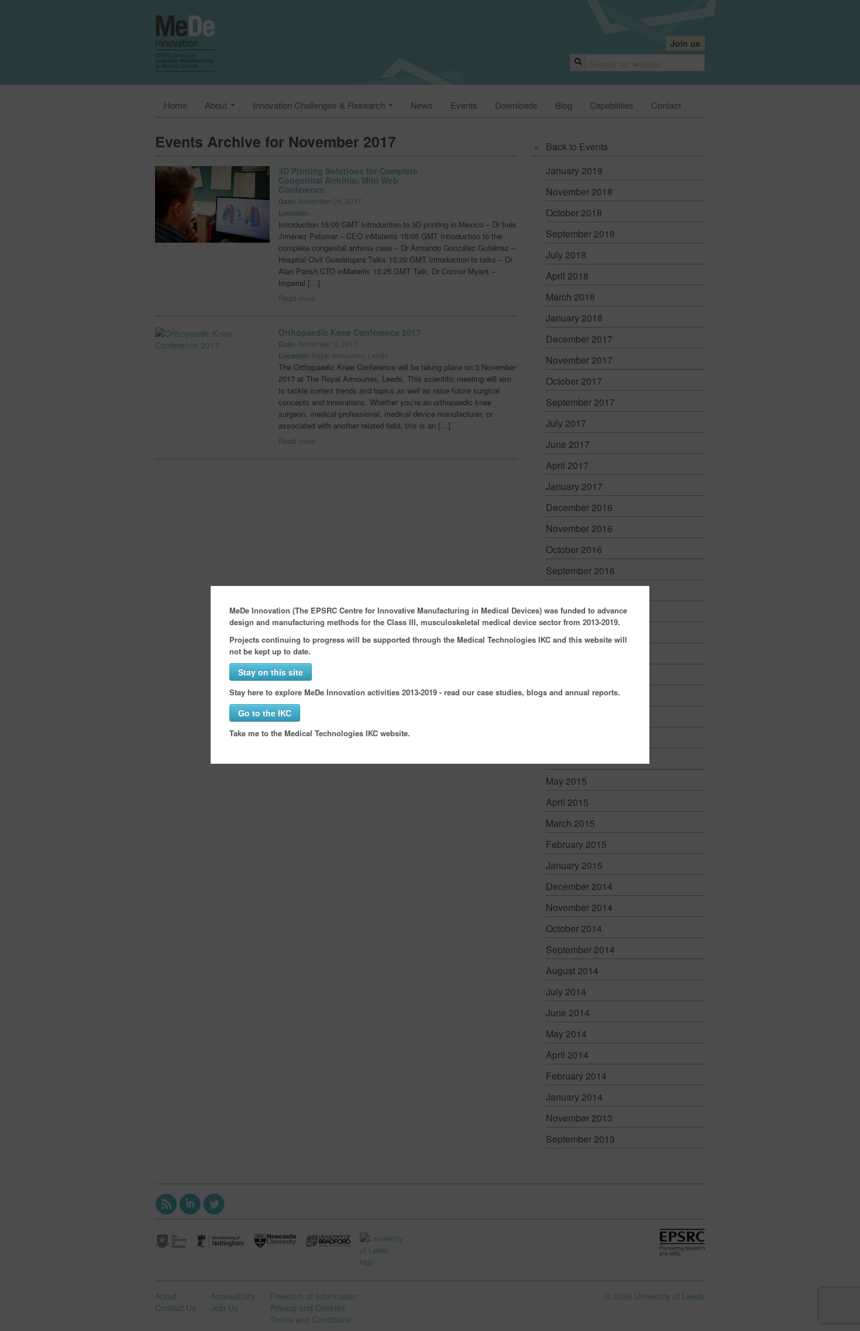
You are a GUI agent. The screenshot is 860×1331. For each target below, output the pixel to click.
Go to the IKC (264, 713)
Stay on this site (270, 672)
